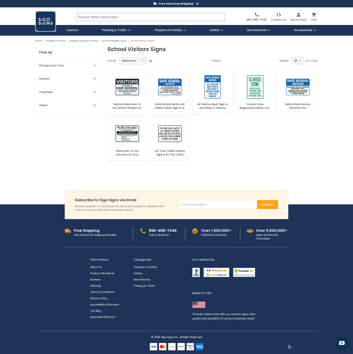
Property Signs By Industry (83, 40)
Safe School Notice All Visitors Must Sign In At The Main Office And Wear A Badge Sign (170, 106)
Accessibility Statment (104, 304)
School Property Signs (114, 40)
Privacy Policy (99, 298)
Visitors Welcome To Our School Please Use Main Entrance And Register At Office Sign (127, 106)
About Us (96, 267)
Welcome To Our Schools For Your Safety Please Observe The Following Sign (127, 152)
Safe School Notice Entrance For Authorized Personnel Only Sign (298, 106)
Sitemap (95, 286)
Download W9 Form (102, 317)
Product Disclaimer (102, 273)
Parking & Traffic (144, 286)
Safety (138, 273)
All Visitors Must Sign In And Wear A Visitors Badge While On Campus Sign (212, 106)
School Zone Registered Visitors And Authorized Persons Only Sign (255, 106)
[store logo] (45, 21)
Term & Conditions (102, 292)
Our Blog (95, 311)
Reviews (95, 279)
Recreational (142, 279)
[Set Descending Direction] (150, 60)
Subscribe (267, 204)
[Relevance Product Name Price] (133, 60)
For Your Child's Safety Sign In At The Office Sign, (170, 152)
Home (38, 40)
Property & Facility (55, 40)
